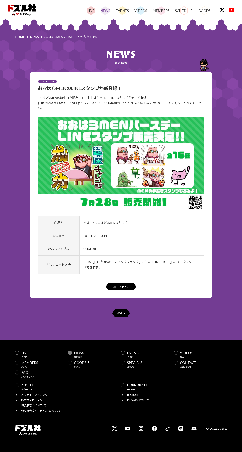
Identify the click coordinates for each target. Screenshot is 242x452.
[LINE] (181, 428)
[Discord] (194, 428)
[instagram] (141, 428)
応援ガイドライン (31, 400)
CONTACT (188, 364)
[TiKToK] (167, 428)
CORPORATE (137, 386)
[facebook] (154, 428)
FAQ (27, 374)
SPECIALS (134, 364)
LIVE (91, 11)
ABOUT (27, 386)
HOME (20, 37)
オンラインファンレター (35, 394)
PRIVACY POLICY (138, 400)
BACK (121, 313)
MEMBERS (161, 11)
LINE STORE (121, 286)
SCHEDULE (184, 11)
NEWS (105, 11)
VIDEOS (140, 11)
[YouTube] (231, 10)
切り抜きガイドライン (34, 405)
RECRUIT (133, 394)
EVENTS (122, 11)
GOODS (204, 11)
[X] (222, 10)
